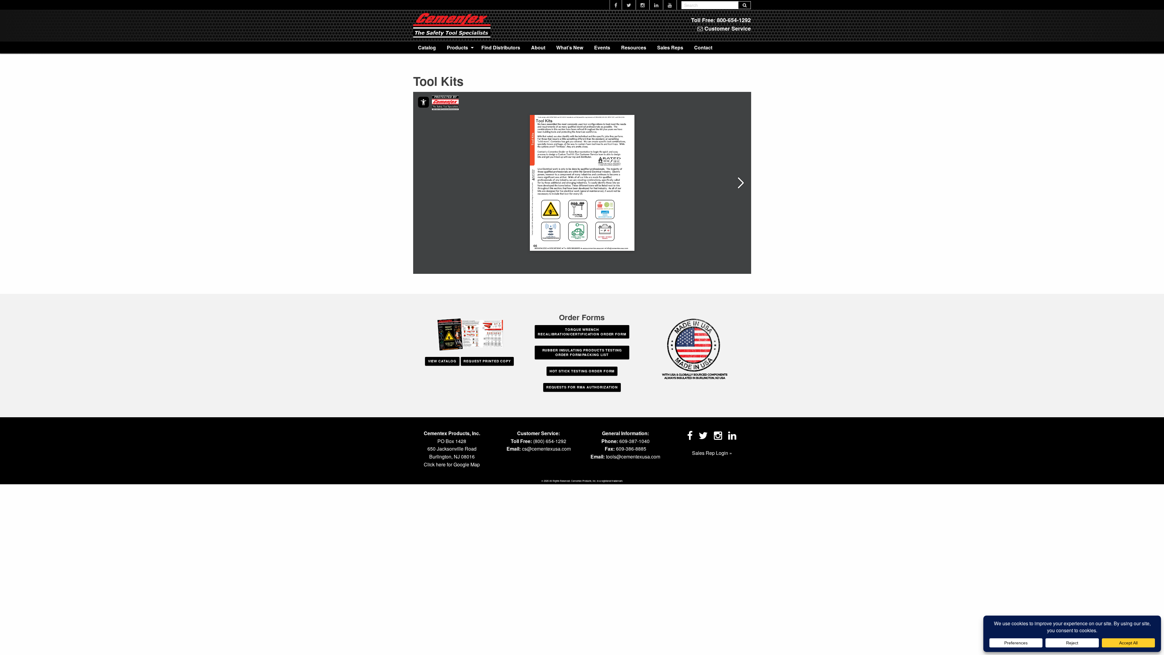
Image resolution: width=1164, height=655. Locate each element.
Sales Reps (670, 47)
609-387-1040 (634, 441)
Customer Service (727, 28)
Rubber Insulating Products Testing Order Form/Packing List (582, 352)
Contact (703, 47)
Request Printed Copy (487, 361)
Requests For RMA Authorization (582, 387)
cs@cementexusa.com (546, 448)
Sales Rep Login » (712, 452)
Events (602, 47)
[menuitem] (427, 47)
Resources (633, 47)
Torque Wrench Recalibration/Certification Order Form (582, 331)
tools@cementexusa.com (633, 456)
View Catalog (442, 361)
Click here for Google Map (452, 464)
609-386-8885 (631, 448)
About (538, 47)
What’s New (569, 47)
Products (457, 47)
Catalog (427, 47)
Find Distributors (500, 47)
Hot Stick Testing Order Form (582, 371)
